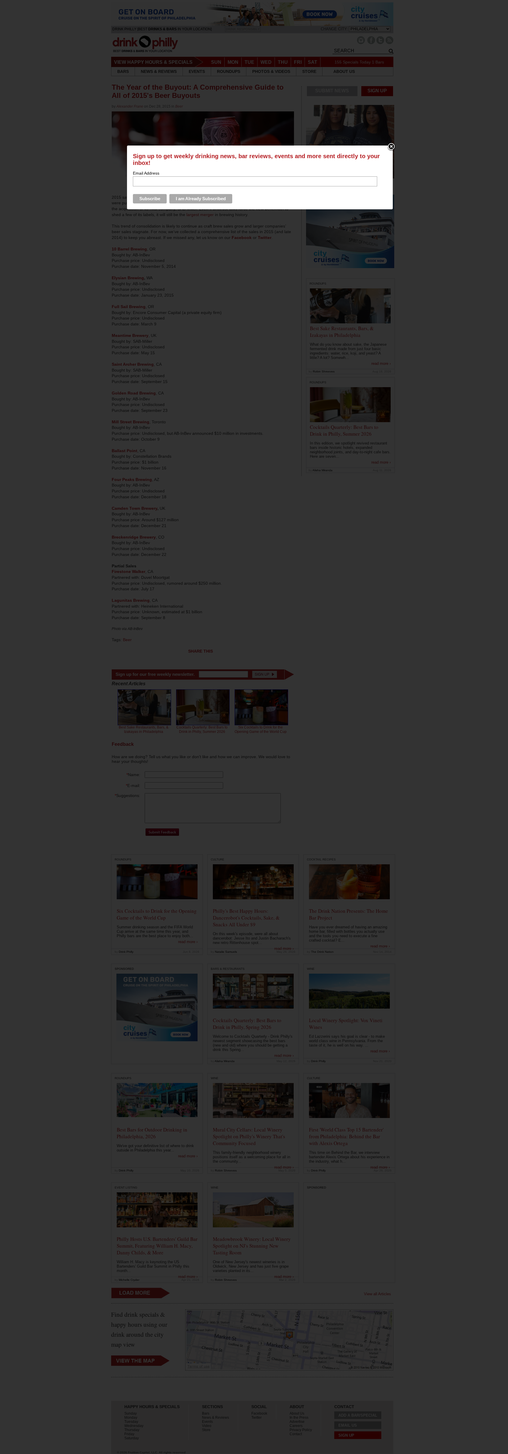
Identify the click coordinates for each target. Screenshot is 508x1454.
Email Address (146, 173)
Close (391, 147)
